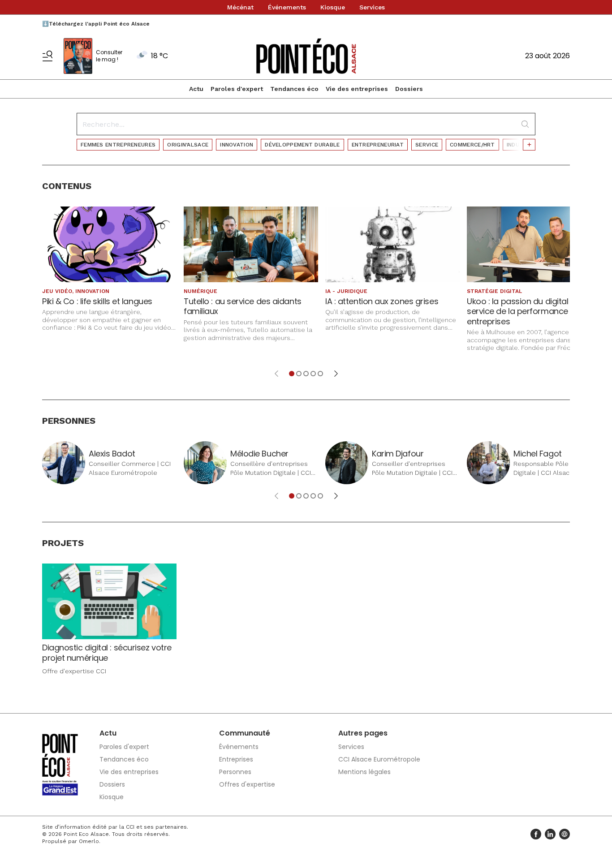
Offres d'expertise (247, 784)
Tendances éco (294, 88)
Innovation (236, 145)
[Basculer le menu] (47, 56)
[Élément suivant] (336, 374)
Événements (287, 7)
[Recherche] (525, 124)
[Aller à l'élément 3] (306, 373)
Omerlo (89, 841)
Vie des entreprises (357, 88)
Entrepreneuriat (378, 145)
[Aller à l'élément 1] (291, 373)
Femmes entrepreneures (118, 145)
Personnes (235, 771)
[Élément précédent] (276, 374)
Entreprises (236, 759)
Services (372, 7)
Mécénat (240, 7)
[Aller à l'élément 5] (320, 373)
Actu (196, 88)
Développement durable (302, 145)
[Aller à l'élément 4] (313, 373)
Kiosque (332, 7)
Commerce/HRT (472, 145)
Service (426, 145)
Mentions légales (364, 771)
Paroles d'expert (237, 88)
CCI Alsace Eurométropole (379, 759)
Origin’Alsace (187, 145)
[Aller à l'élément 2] (299, 373)
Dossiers (409, 88)
